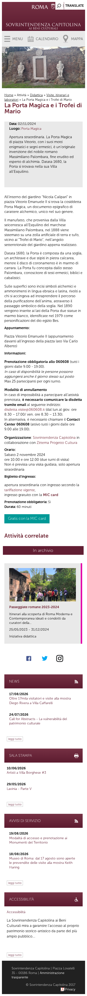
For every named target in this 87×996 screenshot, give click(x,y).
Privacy (70, 989)
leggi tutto (15, 739)
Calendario (47, 39)
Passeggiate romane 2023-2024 (34, 607)
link (78, 638)
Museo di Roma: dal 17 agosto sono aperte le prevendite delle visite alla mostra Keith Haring (42, 862)
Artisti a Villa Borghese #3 (26, 773)
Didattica (36, 95)
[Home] (43, 19)
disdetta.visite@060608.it (24, 409)
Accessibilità (16, 912)
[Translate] (69, 4)
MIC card (50, 495)
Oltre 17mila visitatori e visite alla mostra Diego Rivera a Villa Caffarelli (40, 700)
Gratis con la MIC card (27, 518)
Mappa (77, 39)
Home (8, 95)
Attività (21, 95)
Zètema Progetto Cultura (57, 442)
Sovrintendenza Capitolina (54, 437)
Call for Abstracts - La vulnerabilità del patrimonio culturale (38, 721)
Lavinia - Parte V (19, 789)
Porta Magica (31, 129)
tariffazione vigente (19, 490)
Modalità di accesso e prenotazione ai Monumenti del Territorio (38, 840)
